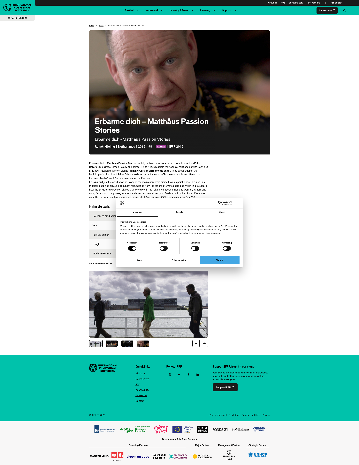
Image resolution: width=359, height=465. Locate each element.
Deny (139, 260)
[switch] (164, 248)
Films (101, 25)
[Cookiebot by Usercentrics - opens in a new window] (220, 203)
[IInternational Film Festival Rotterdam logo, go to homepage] (17, 7)
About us (272, 2)
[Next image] (204, 343)
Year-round (152, 10)
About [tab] (221, 212)
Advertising (141, 395)
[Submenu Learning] (214, 10)
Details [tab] (179, 212)
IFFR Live (161, 146)
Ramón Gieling (105, 146)
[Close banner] (239, 203)
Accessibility (142, 389)
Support (226, 10)
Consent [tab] (137, 212)
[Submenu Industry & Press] (192, 10)
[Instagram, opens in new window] (169, 374)
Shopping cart (296, 2)
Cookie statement (218, 415)
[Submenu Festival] (137, 10)
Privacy (266, 415)
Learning (205, 10)
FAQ (283, 2)
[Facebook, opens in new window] (188, 374)
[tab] (96, 343)
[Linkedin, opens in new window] (197, 374)
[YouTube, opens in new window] (179, 374)
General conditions (251, 415)
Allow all (220, 260)
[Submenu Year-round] (161, 10)
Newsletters (142, 379)
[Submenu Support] (235, 10)
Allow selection (179, 260)
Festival (129, 10)
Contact (139, 400)
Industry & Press (179, 10)
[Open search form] (344, 10)
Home (91, 25)
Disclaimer (234, 415)
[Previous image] (196, 343)
